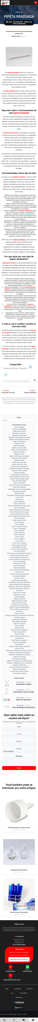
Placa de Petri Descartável (19, 605)
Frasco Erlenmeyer (19, 508)
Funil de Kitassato (19, 566)
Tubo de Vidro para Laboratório (19, 636)
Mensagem (19, 756)
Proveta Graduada (19, 617)
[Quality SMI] (19, 1007)
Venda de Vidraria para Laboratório (19, 646)
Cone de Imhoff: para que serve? (19, 477)
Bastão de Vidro (19, 454)
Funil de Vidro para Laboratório (19, 574)
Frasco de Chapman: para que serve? (19, 506)
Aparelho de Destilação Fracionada (19, 437)
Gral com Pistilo (19, 578)
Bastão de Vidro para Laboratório (19, 456)
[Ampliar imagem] (19, 56)
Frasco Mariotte (19, 530)
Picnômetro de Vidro (19, 595)
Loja (12, 993)
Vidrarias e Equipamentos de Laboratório (19, 663)
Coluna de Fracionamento (19, 470)
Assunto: (19, 748)
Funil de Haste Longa (19, 564)
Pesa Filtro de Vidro (19, 592)
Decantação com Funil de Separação (19, 489)
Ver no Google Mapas (19, 944)
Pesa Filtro (19, 590)
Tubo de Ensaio (19, 628)
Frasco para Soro (19, 532)
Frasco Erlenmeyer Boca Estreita (19, 510)
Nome (19, 727)
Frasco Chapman (19, 501)
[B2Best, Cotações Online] (19, 1002)
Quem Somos (17, 988)
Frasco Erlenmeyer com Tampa (19, 514)
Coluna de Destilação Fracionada (19, 468)
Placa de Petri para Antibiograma (19, 607)
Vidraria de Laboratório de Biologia (19, 652)
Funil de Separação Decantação (19, 570)
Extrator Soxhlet (19, 493)
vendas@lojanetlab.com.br (12, 980)
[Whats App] (14, 1020)
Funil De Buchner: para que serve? (19, 559)
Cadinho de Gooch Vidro (19, 464)
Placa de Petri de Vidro (19, 603)
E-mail (19, 734)
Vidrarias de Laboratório (19, 659)
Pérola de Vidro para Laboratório (19, 588)
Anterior (6, 390)
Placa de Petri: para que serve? (19, 609)
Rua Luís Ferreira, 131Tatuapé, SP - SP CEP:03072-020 (19, 941)
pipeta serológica (19, 240)
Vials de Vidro (19, 648)
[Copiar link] (34, 380)
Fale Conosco (23, 993)
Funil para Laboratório (19, 576)
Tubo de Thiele (19, 634)
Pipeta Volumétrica (19, 599)
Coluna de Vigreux (19, 472)
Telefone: (19, 741)
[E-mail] (24, 1020)
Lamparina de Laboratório (19, 580)
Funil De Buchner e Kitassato (19, 557)
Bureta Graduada (19, 460)
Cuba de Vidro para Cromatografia (19, 485)
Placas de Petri (19, 613)
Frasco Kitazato (19, 522)
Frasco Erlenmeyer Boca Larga (19, 512)
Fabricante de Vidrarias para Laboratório (19, 495)
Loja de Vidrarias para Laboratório (19, 584)
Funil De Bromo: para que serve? (19, 555)
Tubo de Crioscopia (19, 624)
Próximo (32, 390)
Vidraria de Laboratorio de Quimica (19, 655)
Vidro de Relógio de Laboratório (19, 667)
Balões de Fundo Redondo (19, 450)
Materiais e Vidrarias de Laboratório (19, 586)
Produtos (30, 988)
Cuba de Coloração (19, 483)
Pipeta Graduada (19, 597)
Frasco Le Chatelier (19, 528)
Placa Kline (19, 611)
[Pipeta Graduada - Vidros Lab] (5, 2)
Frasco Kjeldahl (19, 524)
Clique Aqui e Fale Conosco (18, 959)
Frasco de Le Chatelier (19, 543)
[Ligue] (5, 1020)
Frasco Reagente (19, 539)
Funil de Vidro (19, 572)
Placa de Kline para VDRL (19, 601)
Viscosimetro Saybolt (19, 673)
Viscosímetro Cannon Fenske (19, 671)
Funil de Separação (19, 568)
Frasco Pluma (19, 537)
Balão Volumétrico (19, 446)
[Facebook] (30, 367)
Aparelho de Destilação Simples (19, 439)
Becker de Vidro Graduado (19, 458)
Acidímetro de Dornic (19, 431)
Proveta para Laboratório (19, 619)
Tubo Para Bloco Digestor (19, 640)
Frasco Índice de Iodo (19, 520)
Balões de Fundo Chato (19, 448)
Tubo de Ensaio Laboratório (19, 630)
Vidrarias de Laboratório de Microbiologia (19, 661)
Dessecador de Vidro (19, 491)
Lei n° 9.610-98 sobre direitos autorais (24, 403)
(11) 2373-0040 (10, 971)
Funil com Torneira (19, 551)
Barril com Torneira (19, 452)
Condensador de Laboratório (19, 475)
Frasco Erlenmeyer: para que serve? (19, 516)
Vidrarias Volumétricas (19, 665)
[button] (35, 2)
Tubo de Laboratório (19, 632)
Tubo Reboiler (19, 644)
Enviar (19, 768)
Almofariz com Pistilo (19, 433)
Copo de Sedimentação (19, 481)
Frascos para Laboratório (19, 545)
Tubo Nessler (19, 638)
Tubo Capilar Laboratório (19, 621)
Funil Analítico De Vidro (19, 547)
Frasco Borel (19, 499)
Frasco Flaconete (19, 518)
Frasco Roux (19, 541)
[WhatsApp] (6, 374)
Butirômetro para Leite (19, 462)
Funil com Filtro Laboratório (19, 549)
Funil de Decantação (19, 561)
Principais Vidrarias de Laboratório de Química (19, 615)
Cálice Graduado (19, 427)
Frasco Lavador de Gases (19, 526)
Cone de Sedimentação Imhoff (19, 479)
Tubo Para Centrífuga (19, 642)
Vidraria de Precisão (19, 657)
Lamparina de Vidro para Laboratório (19, 582)
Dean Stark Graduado (19, 487)
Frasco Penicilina (19, 535)
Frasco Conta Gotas (19, 504)
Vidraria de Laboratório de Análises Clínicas (19, 650)
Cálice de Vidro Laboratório (19, 466)
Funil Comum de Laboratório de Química (19, 553)
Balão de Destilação (19, 441)
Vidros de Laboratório (19, 669)
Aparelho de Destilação (19, 435)
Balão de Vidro (19, 444)
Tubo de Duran (19, 626)
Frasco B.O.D (19, 497)
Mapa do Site (19, 997)
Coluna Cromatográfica (19, 429)
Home (6, 988)
